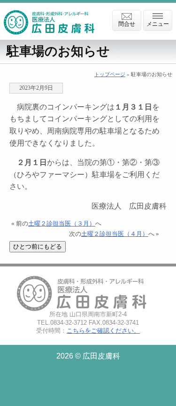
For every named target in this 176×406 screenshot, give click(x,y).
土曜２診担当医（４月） (114, 234)
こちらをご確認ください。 (103, 330)
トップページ (109, 74)
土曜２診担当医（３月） (61, 223)
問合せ (126, 24)
